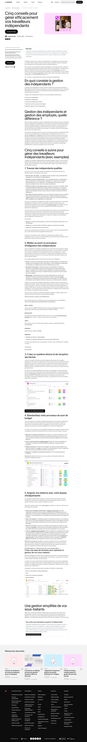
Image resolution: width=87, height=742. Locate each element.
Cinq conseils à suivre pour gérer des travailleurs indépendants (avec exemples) (13, 55)
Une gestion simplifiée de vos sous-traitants (13, 57)
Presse (65, 710)
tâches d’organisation (39, 73)
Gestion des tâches (29, 725)
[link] (7, 8)
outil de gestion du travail (35, 373)
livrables (61, 276)
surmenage (56, 70)
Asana (26, 364)
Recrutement (67, 702)
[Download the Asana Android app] (71, 738)
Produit (39, 704)
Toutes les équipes (42, 728)
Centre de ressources (56, 706)
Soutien (33, 2)
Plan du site (53, 723)
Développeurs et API (55, 718)
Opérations (40, 699)
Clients (65, 699)
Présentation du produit (17, 694)
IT (38, 702)
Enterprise (14, 712)
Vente (39, 706)
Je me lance (79, 2)
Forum (52, 704)
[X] (31, 739)
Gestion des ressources (17, 725)
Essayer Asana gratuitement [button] (33, 634)
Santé (39, 709)
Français (25, 738)
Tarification (40, 2)
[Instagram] (36, 739)
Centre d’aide (54, 694)
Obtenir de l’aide (55, 697)
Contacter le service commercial (68, 2)
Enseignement (41, 716)
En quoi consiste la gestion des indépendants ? (14, 49)
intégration (32, 135)
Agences (40, 725)
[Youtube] (40, 739)
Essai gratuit (10, 62)
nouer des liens (45, 505)
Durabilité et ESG (68, 726)
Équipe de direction (68, 697)
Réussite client (54, 715)
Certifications (54, 702)
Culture (66, 708)
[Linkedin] (33, 739)
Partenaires (53, 720)
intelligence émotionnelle (52, 510)
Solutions (25, 2)
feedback (34, 527)
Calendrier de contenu (30, 697)
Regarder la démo (9, 66)
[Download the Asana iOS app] (62, 738)
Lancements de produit (30, 712)
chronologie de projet (51, 204)
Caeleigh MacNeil (12, 36)
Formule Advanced (16, 710)
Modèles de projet (55, 713)
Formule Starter (15, 707)
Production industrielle (43, 719)
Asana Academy (55, 699)
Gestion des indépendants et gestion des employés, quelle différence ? (13, 52)
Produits (18, 2)
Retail (39, 711)
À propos (66, 694)
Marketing (40, 697)
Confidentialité (67, 719)
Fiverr (32, 197)
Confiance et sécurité (69, 717)
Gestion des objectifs (30, 702)
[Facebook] (38, 739)
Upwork (27, 197)
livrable (38, 448)
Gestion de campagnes (30, 694)
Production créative (29, 699)
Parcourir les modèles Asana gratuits (34, 411)
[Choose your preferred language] (52, 2)
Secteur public (41, 714)
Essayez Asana (11, 31)
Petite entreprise (41, 694)
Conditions (46, 738)
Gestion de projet (16, 723)
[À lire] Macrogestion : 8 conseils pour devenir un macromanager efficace (42, 548)
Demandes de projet (29, 723)
